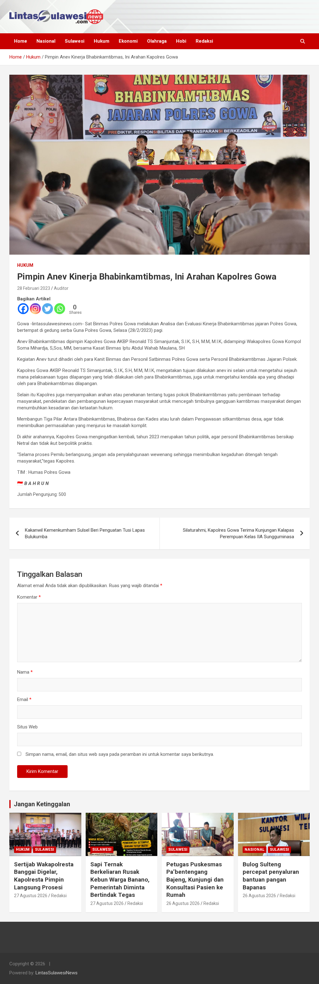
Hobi (181, 41)
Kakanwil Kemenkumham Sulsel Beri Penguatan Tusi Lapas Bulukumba (85, 533)
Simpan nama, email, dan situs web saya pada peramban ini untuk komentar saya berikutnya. (120, 754)
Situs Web (27, 727)
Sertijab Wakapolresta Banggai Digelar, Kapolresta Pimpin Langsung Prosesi (44, 876)
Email (24, 699)
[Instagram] (35, 308)
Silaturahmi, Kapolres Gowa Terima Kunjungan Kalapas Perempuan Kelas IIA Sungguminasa (238, 533)
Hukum (101, 41)
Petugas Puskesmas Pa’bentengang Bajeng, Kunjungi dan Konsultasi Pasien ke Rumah (195, 880)
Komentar (29, 597)
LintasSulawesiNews (57, 973)
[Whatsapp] (59, 308)
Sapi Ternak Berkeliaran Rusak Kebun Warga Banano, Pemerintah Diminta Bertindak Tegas (120, 880)
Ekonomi (128, 41)
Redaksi (204, 41)
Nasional (45, 41)
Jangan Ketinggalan (42, 804)
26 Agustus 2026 (183, 903)
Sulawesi (74, 41)
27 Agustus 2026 (30, 895)
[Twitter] (47, 308)
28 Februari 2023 (33, 288)
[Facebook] (23, 308)
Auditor (61, 288)
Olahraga (157, 41)
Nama (25, 672)
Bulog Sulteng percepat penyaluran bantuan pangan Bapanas (271, 876)
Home (20, 41)
